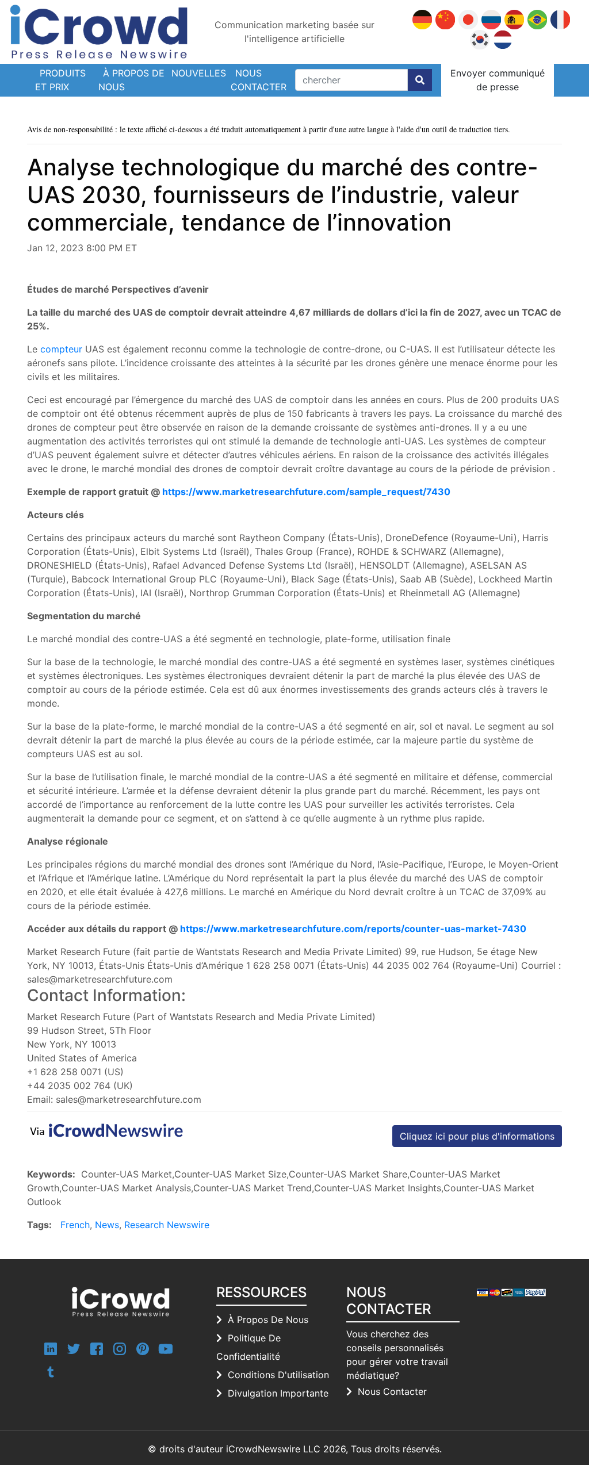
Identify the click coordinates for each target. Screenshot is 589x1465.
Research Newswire (166, 1224)
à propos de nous (268, 1319)
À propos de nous (131, 80)
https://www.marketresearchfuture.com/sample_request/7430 (306, 491)
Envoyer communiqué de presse (497, 80)
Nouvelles (198, 73)
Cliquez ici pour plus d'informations (477, 1136)
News (107, 1224)
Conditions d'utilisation (278, 1374)
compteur (61, 349)
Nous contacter (258, 80)
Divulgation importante (278, 1393)
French (75, 1224)
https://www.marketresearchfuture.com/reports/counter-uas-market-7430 (353, 928)
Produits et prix (60, 80)
